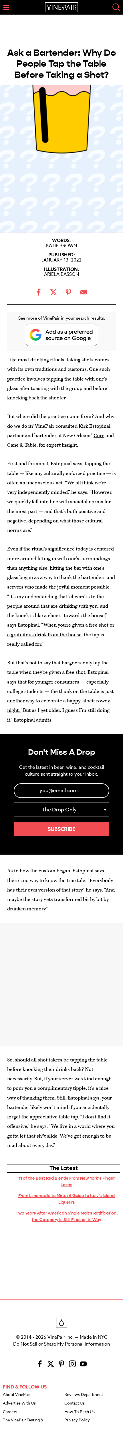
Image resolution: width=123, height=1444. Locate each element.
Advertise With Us (19, 1403)
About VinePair (16, 1395)
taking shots (80, 359)
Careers (10, 1412)
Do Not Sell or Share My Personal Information (61, 1344)
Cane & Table (22, 445)
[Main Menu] (6, 7)
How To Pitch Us (79, 1412)
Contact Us (74, 1403)
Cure (99, 435)
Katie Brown (61, 245)
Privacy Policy (77, 1420)
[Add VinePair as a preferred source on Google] (61, 335)
